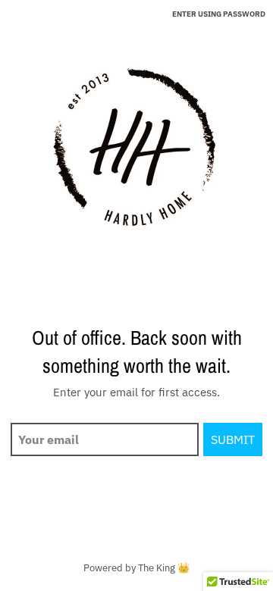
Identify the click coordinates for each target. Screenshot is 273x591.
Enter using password (218, 13)
